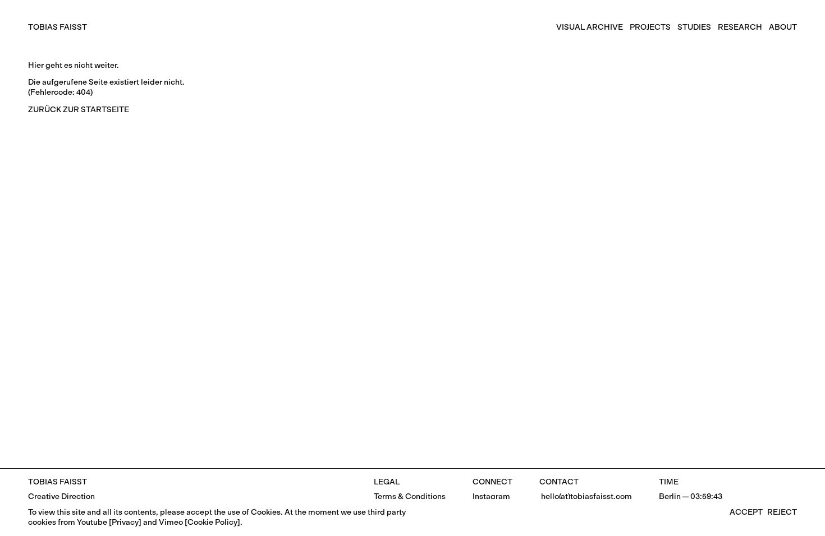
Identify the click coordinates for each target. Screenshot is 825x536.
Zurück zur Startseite (78, 109)
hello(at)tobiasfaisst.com (585, 496)
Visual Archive (589, 27)
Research (740, 27)
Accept (746, 512)
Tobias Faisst (57, 27)
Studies (694, 27)
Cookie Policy (212, 522)
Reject (782, 512)
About (783, 27)
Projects (650, 27)
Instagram (491, 496)
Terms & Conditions (410, 496)
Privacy (125, 522)
